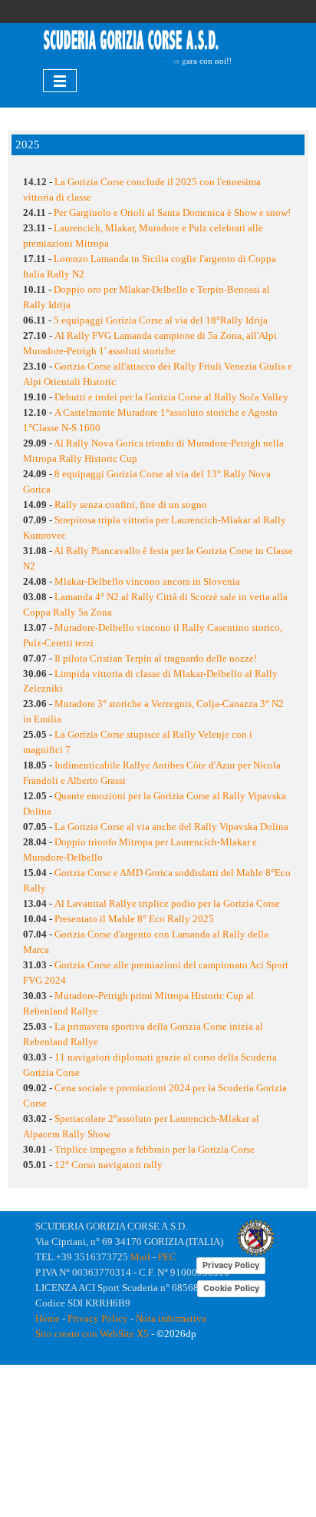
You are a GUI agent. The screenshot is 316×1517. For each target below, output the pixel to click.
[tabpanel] (131, 41)
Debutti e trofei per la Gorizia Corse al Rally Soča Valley (171, 397)
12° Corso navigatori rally (108, 1164)
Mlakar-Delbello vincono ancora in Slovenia (147, 581)
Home (47, 1318)
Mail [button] (140, 1257)
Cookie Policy (231, 1288)
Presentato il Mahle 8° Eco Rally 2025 (134, 918)
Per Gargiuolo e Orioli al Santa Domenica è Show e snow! (172, 212)
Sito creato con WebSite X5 (92, 1333)
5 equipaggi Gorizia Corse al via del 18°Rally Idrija (161, 320)
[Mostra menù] (60, 80)
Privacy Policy (97, 1318)
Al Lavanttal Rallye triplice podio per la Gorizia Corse (167, 903)
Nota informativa (171, 1318)
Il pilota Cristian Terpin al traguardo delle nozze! (155, 658)
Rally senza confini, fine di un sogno (130, 504)
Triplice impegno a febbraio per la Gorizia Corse (154, 1149)
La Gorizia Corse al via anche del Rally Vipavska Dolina (171, 826)
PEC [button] (167, 1257)
